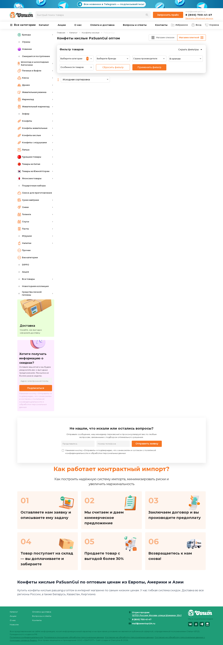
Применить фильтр (149, 67)
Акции (62, 25)
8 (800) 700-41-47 (198, 14)
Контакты (161, 25)
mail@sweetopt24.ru (195, 11)
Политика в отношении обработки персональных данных (74, 637)
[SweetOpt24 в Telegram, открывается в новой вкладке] (201, 624)
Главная (61, 32)
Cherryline (115, 640)
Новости (14, 624)
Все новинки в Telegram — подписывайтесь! (114, 4)
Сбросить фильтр (113, 67)
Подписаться (35, 388)
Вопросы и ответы (135, 25)
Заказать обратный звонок (199, 18)
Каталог (44, 25)
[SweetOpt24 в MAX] (196, 624)
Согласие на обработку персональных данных (129, 637)
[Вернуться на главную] (200, 613)
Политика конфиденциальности (26, 637)
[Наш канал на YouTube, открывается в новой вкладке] (207, 624)
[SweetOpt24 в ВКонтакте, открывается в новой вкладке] (190, 624)
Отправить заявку (146, 443)
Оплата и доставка (102, 25)
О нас (78, 25)
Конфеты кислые (90, 32)
